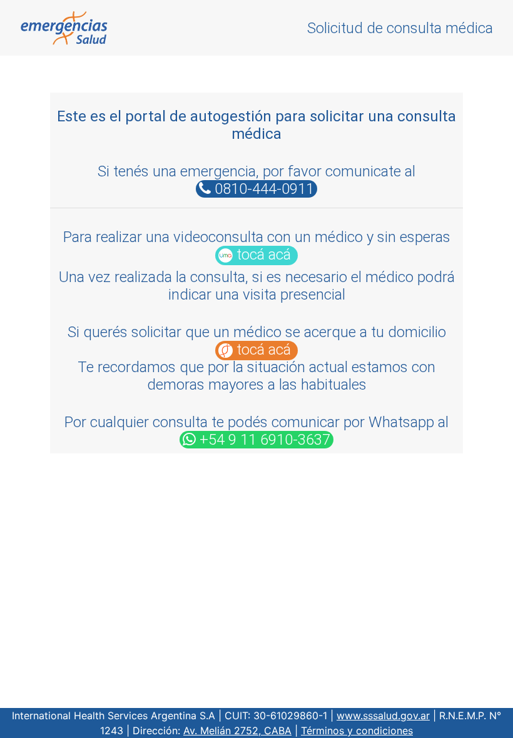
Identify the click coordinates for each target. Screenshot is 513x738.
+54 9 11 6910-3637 (263, 439)
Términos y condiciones (357, 730)
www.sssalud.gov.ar (383, 715)
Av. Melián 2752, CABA (237, 730)
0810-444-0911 (262, 189)
